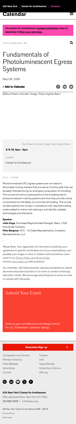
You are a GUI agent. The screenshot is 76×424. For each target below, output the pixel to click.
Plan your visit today (31, 32)
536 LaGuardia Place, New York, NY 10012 (25, 397)
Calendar (55, 6)
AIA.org (43, 372)
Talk (25, 43)
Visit (41, 359)
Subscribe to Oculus (50, 368)
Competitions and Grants (16, 355)
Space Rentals (46, 363)
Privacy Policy (8, 413)
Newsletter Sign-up (36, 347)
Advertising (9, 368)
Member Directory (12, 359)
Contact (7, 372)
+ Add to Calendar (14, 87)
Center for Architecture (33, 6)
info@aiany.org (20, 261)
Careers (43, 355)
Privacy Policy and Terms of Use (32, 257)
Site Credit (7, 417)
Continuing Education (13, 43)
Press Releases (10, 363)
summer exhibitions (47, 28)
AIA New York (10, 6)
